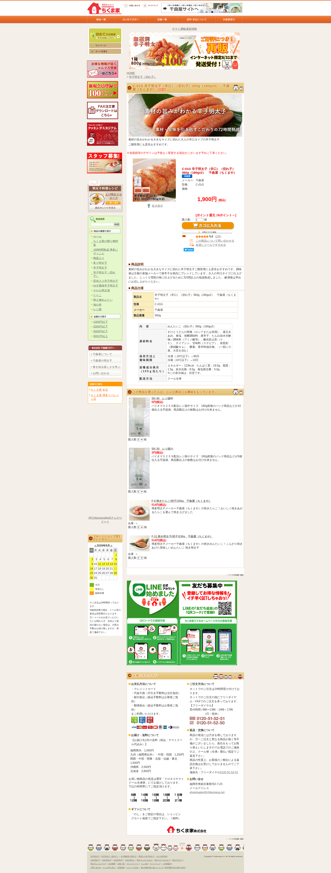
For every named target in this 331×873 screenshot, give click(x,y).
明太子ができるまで (162, 860)
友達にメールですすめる (211, 244)
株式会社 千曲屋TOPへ (105, 347)
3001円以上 (100, 336)
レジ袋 (97, 309)
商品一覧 (101, 19)
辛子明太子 (100, 267)
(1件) (218, 236)
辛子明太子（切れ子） (143, 76)
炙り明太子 (100, 262)
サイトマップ (150, 5)
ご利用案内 (167, 864)
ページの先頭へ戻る (235, 839)
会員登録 (120, 868)
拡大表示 (157, 205)
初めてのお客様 (105, 35)
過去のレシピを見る (105, 208)
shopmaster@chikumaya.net (207, 792)
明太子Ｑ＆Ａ (177, 860)
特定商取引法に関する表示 (175, 868)
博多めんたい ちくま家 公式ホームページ (104, 8)
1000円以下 (100, 321)
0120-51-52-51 (229, 772)
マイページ (105, 46)
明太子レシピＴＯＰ (98, 864)
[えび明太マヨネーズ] (97, 204)
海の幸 (97, 304)
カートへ (105, 53)
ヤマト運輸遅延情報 (184, 28)
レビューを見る (133, 868)
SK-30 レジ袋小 (162, 448)
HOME (131, 73)
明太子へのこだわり (144, 860)
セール (97, 236)
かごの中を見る (109, 868)
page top (235, 575)
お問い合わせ (132, 5)
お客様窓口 (228, 19)
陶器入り (98, 258)
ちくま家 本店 (99, 389)
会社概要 (111, 864)
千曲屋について (102, 354)
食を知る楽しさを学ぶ (106, 366)
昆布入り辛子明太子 (105, 280)
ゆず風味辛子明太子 (105, 285)
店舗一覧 (161, 19)
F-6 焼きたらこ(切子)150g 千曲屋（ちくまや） (181, 500)
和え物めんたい (103, 299)
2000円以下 (100, 326)
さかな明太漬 (101, 290)
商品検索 (105, 219)
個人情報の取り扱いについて (152, 868)
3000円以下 (100, 331)
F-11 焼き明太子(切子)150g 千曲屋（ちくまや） (182, 536)
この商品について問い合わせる (215, 240)
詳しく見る (113, 203)
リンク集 (144, 864)
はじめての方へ (130, 19)
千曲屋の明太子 (102, 360)
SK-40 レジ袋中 (162, 398)
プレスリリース (133, 864)
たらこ (97, 295)
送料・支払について (196, 19)
